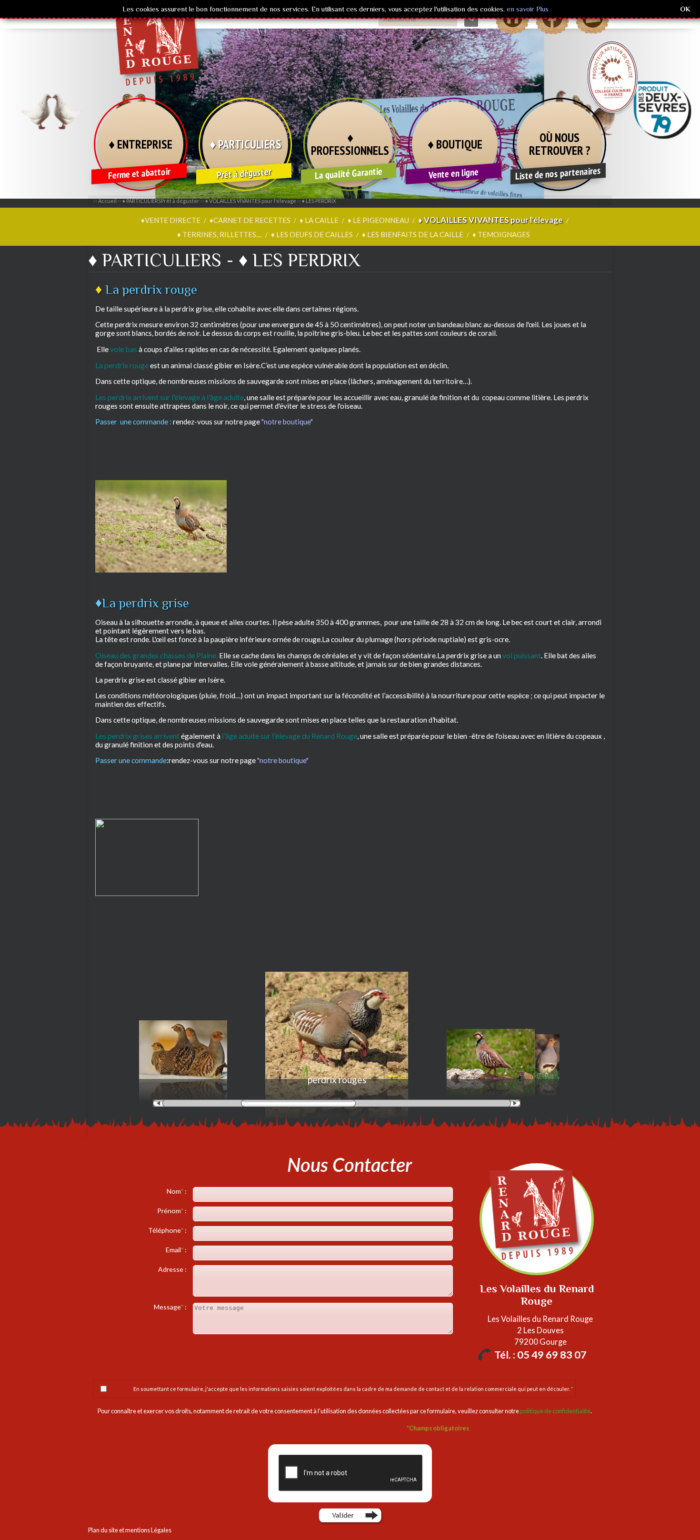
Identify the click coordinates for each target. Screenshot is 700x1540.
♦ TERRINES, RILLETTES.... (219, 234)
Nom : (177, 1191)
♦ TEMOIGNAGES (501, 234)
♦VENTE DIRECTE (170, 220)
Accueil (107, 201)
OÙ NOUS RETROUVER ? (559, 144)
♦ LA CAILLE (319, 220)
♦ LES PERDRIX (319, 201)
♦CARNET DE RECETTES (250, 220)
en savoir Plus (527, 9)
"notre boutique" (286, 421)
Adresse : (173, 1269)
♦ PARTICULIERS (245, 144)
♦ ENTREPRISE (140, 144)
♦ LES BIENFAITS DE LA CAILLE (412, 234)
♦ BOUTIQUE (455, 144)
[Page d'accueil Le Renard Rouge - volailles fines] (159, 71)
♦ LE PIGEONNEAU (378, 220)
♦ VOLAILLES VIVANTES (250, 201)
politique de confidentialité (555, 1411)
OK (685, 9)
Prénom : (172, 1211)
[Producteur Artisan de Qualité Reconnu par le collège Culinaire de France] (612, 76)
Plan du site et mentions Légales (129, 1530)
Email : (177, 1250)
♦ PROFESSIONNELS (350, 144)
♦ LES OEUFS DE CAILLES (312, 234)
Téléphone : (168, 1230)
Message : (171, 1307)
